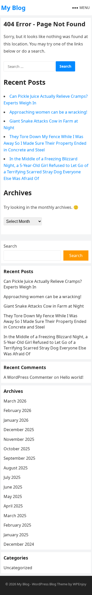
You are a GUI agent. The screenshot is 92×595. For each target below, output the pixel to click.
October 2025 (17, 449)
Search (10, 246)
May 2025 (13, 496)
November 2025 (19, 439)
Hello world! (71, 377)
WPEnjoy (79, 584)
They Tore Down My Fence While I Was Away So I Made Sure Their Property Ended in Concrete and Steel (45, 143)
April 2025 (13, 506)
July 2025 (12, 477)
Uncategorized (18, 567)
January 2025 (16, 535)
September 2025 (19, 458)
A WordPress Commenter (28, 377)
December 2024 (19, 544)
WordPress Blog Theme (49, 584)
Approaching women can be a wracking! (48, 112)
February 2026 (17, 410)
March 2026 (15, 401)
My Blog (13, 7)
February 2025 (17, 525)
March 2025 (15, 515)
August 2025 (16, 468)
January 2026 (16, 420)
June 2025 (13, 487)
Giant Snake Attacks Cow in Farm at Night (44, 306)
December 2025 (19, 429)
